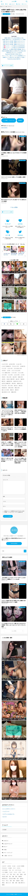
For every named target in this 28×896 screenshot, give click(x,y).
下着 (11, 874)
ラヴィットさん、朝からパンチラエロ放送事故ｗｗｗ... (14, 55)
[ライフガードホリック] (7, 249)
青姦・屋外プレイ (6, 392)
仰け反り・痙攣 (10, 379)
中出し (14, 874)
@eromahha (4, 127)
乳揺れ (21, 874)
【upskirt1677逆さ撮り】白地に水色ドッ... (14, 54)
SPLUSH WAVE (13, 254)
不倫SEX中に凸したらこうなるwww (14, 52)
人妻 (3, 379)
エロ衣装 (22, 366)
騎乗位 (20, 120)
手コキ (4, 385)
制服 (22, 379)
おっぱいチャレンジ (7, 843)
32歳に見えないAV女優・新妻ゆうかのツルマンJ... (14, 41)
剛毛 (3, 381)
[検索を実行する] (25, 551)
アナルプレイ (15, 366)
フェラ (10, 374)
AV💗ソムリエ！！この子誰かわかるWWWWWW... (14, 46)
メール (4, 501)
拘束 (15, 385)
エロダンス (5, 840)
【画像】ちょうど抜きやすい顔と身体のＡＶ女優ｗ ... (14, 57)
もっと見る (14, 630)
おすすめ (12, 364)
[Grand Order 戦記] (14, 249)
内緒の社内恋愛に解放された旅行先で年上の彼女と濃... (14, 50)
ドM (4, 370)
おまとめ (5, 816)
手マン (10, 385)
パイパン (20, 372)
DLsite (22, 244)
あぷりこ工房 (20, 254)
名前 (4, 496)
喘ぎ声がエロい (17, 381)
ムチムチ (16, 374)
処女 (17, 379)
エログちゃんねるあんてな (8, 814)
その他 (4, 849)
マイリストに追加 (7, 65)
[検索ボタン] (26, 1)
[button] (4, 324)
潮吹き (17, 387)
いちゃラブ (5, 364)
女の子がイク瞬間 (6, 383)
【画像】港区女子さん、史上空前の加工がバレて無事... (14, 39)
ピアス (4, 374)
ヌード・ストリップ (7, 852)
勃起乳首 (9, 381)
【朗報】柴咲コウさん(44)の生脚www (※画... (14, 38)
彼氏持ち (19, 383)
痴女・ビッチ (5, 389)
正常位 (10, 387)
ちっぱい (18, 364)
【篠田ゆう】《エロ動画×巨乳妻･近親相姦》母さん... (14, 49)
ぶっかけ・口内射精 (6, 366)
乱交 (18, 874)
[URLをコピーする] (24, 324)
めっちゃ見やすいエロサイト (9, 808)
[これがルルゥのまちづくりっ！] (21, 249)
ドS (8, 370)
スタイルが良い (18, 368)
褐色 (12, 389)
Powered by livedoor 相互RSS (14, 59)
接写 (20, 385)
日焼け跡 (4, 387)
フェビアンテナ (6, 811)
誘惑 (16, 389)
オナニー (5, 846)
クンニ (4, 368)
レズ (22, 374)
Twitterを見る (14, 543)
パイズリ (14, 372)
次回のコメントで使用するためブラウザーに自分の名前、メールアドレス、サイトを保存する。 (14, 512)
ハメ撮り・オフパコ (8, 120)
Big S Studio (6, 254)
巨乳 (14, 383)
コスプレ (9, 368)
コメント (5, 479)
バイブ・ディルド (16, 370)
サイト (4, 506)
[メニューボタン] (1, 1)
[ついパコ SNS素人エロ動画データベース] (14, 1)
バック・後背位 (6, 372)
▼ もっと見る (14, 207)
